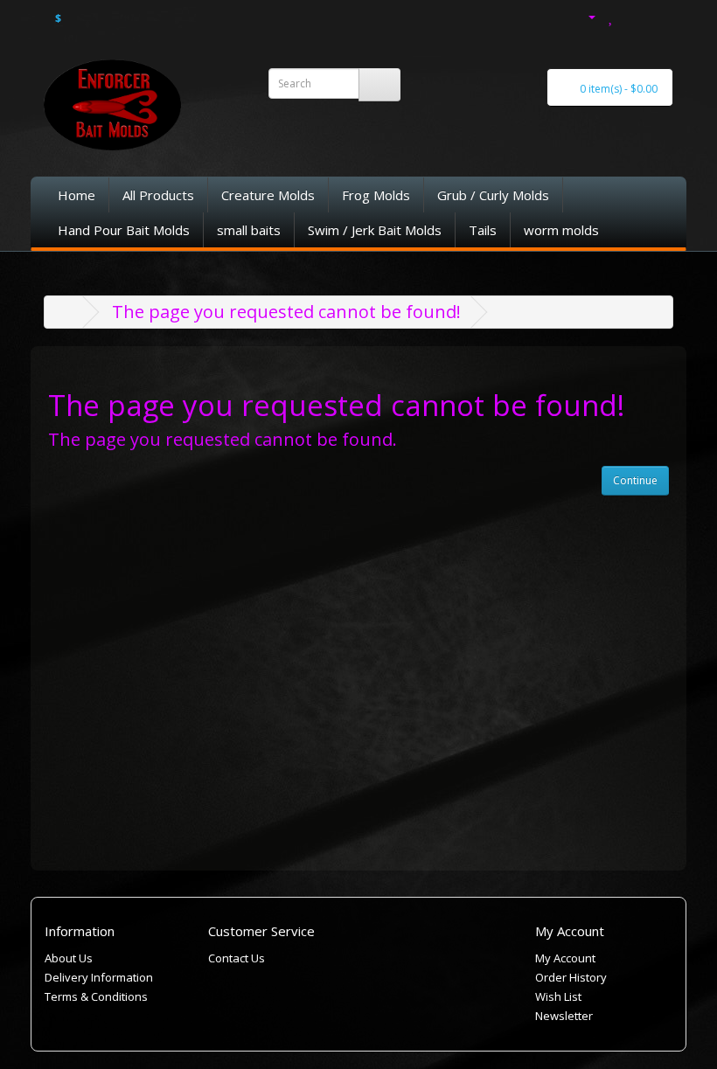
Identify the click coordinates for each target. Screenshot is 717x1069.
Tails (483, 230)
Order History (571, 977)
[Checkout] (662, 15)
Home (76, 195)
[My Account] (581, 15)
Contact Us (236, 958)
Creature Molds (268, 195)
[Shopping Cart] (635, 15)
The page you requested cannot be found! (286, 311)
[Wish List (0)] (612, 15)
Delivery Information (99, 977)
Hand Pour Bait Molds (124, 230)
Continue (635, 480)
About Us (69, 958)
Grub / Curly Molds (493, 195)
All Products (158, 195)
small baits (249, 230)
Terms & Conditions (96, 996)
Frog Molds (376, 195)
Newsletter (564, 1016)
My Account (565, 958)
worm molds (561, 230)
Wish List (558, 996)
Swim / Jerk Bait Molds (375, 230)
